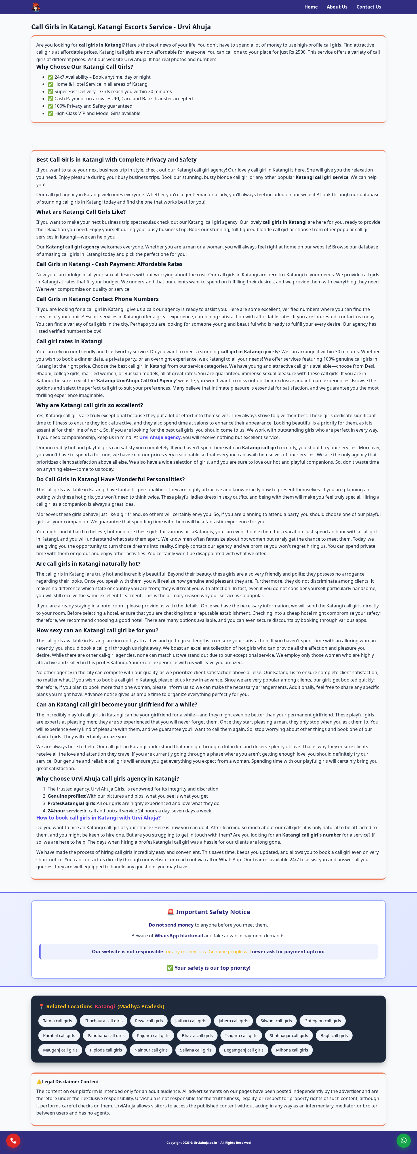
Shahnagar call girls (289, 1035)
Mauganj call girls (60, 1050)
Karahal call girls (59, 1035)
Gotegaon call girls (322, 1020)
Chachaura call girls (104, 1020)
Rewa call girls (149, 1020)
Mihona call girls (292, 1050)
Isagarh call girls (241, 1035)
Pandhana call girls (106, 1035)
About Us (337, 7)
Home (311, 7)
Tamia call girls (57, 1020)
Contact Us (369, 7)
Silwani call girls (276, 1020)
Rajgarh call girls (153, 1035)
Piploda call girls (106, 1050)
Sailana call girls (195, 1050)
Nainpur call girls (151, 1050)
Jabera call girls (233, 1020)
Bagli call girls (334, 1035)
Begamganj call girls (244, 1050)
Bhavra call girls (197, 1035)
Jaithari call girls (190, 1020)
